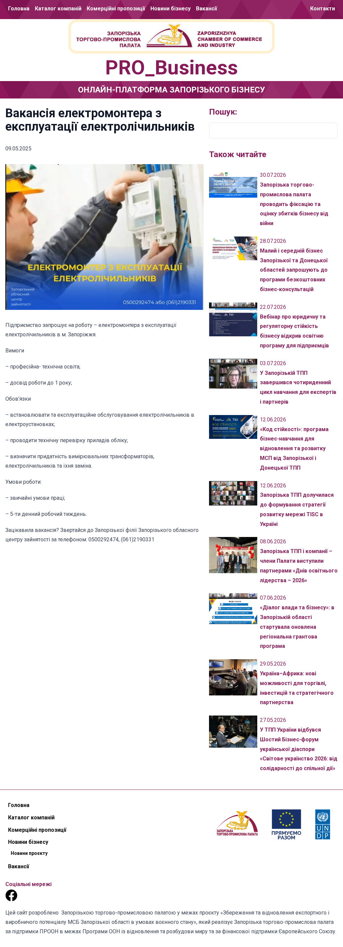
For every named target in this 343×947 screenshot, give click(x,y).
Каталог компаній (58, 8)
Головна (18, 8)
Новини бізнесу (170, 8)
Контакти (322, 8)
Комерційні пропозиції (116, 8)
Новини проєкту (170, 32)
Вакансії (206, 8)
